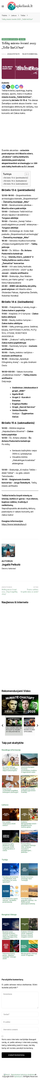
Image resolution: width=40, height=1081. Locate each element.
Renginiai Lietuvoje (9, 39)
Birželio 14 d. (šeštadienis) (15, 181)
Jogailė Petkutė (13, 54)
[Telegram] (17, 87)
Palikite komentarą (29, 54)
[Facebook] (4, 87)
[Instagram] (21, 87)
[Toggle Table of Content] (25, 174)
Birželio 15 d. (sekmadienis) (16, 184)
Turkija (5, 860)
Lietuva (5, 805)
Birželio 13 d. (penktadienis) (16, 178)
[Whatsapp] (12, 87)
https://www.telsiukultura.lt (14, 524)
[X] (8, 87)
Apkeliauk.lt (18, 1076)
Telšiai (22, 39)
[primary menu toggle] (3, 6)
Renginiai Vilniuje (9, 914)
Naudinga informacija (11, 750)
